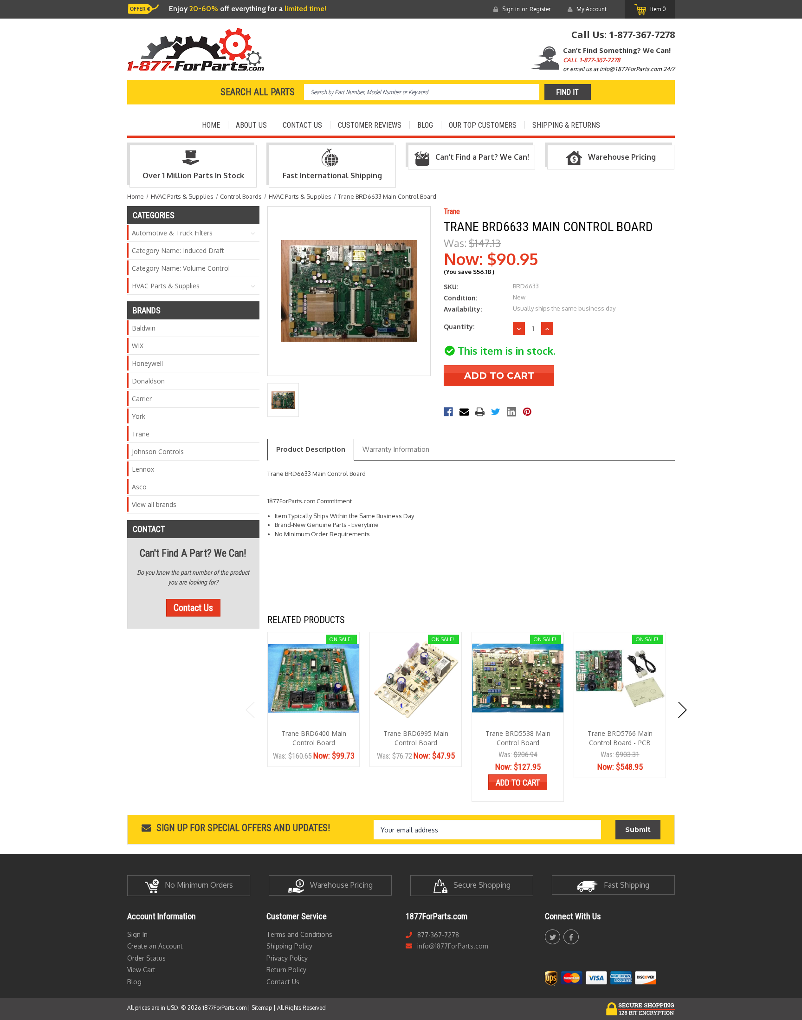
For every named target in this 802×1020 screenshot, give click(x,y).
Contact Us (302, 125)
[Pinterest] (527, 411)
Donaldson (148, 381)
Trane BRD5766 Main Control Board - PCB (620, 738)
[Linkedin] (511, 411)
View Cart (141, 970)
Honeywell (147, 363)
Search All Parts (257, 91)
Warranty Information (395, 449)
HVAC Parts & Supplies (166, 285)
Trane (140, 433)
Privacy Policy (287, 958)
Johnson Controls (158, 451)
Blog (425, 125)
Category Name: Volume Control (181, 268)
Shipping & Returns (566, 125)
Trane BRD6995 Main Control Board (415, 738)
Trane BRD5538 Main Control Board (517, 738)
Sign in (511, 9)
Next (682, 710)
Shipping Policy (289, 946)
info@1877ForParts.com (452, 946)
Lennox (143, 469)
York (138, 416)
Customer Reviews (369, 125)
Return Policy (286, 970)
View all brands (154, 504)
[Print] (480, 411)
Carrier (142, 398)
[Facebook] (448, 411)
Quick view (313, 678)
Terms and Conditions (299, 934)
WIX (137, 345)
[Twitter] (495, 411)
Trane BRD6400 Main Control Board (313, 738)
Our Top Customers (483, 125)
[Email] (464, 411)
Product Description (310, 449)
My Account (591, 9)
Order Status (146, 958)
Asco (139, 486)
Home (211, 125)
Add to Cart (518, 782)
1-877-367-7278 (642, 34)
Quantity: (459, 327)
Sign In (137, 934)
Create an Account (155, 946)
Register (540, 9)
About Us (251, 125)
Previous (250, 710)
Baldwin (143, 328)
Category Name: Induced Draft (178, 250)
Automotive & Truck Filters (172, 232)
